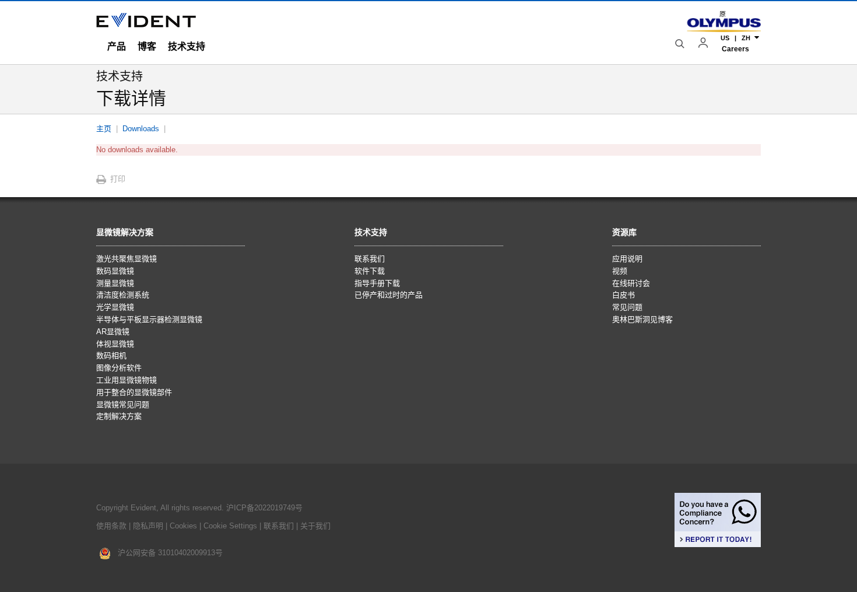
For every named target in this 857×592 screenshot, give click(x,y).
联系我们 (279, 525)
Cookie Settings (230, 525)
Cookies (184, 525)
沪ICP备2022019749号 (264, 507)
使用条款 (111, 525)
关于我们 (315, 525)
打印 (117, 178)
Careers (735, 49)
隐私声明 (148, 525)
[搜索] (681, 43)
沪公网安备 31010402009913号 (167, 552)
